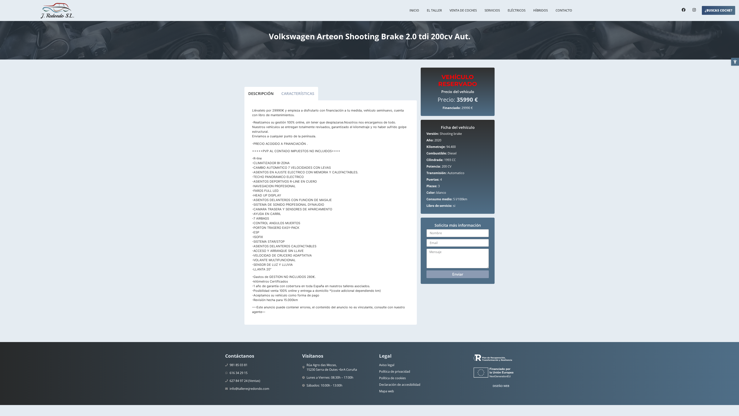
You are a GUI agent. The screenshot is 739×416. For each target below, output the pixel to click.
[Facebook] (683, 10)
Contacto (564, 10)
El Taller (434, 10)
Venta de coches (463, 10)
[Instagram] (694, 10)
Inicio (414, 10)
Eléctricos (517, 10)
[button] (735, 62)
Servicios (492, 10)
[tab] (261, 93)
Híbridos (540, 10)
